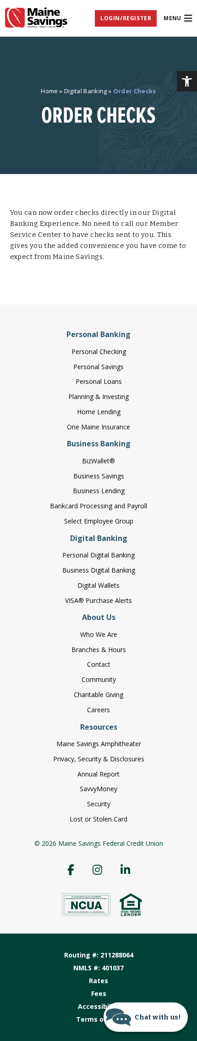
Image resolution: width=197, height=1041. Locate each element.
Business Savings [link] (98, 476)
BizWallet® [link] (98, 460)
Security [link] (98, 803)
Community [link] (99, 679)
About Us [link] (98, 617)
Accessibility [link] (99, 1006)
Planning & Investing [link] (98, 396)
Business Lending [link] (99, 490)
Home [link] (49, 91)
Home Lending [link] (98, 411)
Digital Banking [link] (85, 91)
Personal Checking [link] (98, 351)
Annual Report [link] (98, 774)
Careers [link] (98, 709)
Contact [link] (98, 664)
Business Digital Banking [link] (98, 570)
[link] (187, 81)
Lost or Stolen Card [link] (98, 819)
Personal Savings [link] (98, 366)
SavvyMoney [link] (98, 788)
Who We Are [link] (98, 634)
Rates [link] (98, 980)
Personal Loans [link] (99, 381)
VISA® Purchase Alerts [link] (98, 600)
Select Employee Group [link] (98, 521)
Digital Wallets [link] (98, 585)
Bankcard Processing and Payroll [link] (98, 505)
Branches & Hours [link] (98, 649)
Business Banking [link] (99, 444)
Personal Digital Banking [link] (98, 555)
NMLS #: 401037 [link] (98, 967)
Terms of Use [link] (98, 1019)
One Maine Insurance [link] (98, 426)
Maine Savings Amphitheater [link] (98, 743)
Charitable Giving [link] (98, 694)
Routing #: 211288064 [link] (98, 955)
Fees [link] (98, 993)
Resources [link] (98, 727)
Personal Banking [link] (98, 334)
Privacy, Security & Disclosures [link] (98, 758)
